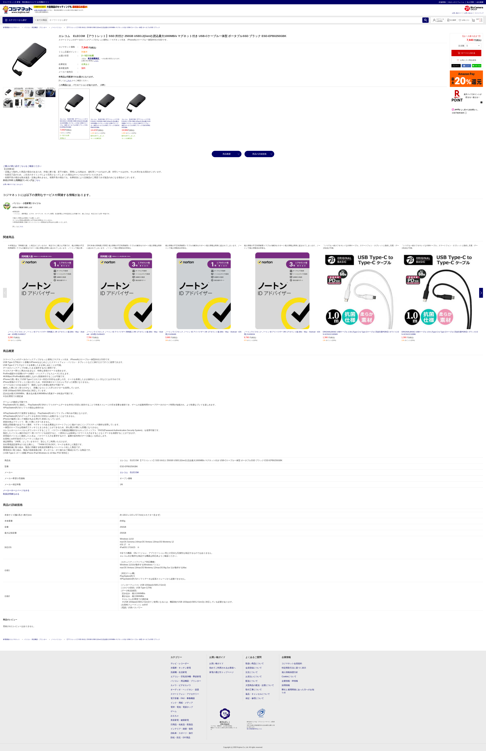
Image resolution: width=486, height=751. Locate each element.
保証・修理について (255, 698)
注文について (252, 672)
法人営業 (470, 2)
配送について (252, 681)
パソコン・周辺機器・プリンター (35, 27)
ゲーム (174, 711)
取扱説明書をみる (11, 494)
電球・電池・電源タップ (182, 707)
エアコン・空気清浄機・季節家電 (186, 676)
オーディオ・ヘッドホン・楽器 (185, 689)
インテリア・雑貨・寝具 (182, 729)
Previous (5, 293)
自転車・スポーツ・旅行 (182, 733)
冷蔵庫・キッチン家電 (181, 668)
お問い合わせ (468, 13)
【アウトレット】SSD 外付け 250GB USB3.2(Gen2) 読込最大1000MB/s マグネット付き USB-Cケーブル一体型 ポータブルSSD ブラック (113, 27)
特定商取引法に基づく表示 (294, 668)
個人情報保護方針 (290, 672)
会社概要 (479, 2)
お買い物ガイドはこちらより (13, 184)
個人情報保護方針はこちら (254, 728)
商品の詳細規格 (259, 154)
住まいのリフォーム (456, 2)
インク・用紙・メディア (182, 703)
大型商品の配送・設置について (260, 685)
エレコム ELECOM (129, 472)
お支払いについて (254, 676)
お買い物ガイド (457, 13)
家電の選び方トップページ (221, 672)
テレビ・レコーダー (180, 663)
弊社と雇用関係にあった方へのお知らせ (298, 690)
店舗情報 (442, 2)
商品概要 (227, 154)
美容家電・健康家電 (180, 720)
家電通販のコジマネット (11, 27)
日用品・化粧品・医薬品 (182, 724)
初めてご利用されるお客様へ (222, 668)
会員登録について (254, 668)
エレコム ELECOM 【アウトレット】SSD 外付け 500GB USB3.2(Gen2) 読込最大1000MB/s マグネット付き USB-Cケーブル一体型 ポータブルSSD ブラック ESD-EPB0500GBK (105, 123)
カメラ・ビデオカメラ (181, 685)
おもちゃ (175, 716)
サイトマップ (479, 13)
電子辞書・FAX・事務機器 (183, 698)
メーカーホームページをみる (16, 490)
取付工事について (254, 689)
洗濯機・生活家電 (179, 672)
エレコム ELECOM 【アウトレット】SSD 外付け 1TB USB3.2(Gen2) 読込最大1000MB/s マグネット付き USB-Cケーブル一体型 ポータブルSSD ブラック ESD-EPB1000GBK (136, 123)
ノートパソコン (56, 27)
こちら (69, 80)
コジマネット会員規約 (292, 663)
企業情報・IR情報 (290, 681)
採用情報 (286, 685)
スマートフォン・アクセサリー (185, 694)
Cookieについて (289, 676)
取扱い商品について (255, 663)
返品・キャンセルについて (258, 694)
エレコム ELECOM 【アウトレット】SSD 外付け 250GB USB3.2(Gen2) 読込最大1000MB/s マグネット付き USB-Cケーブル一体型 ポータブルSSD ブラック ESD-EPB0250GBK (74, 123)
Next (481, 293)
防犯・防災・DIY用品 (180, 737)
